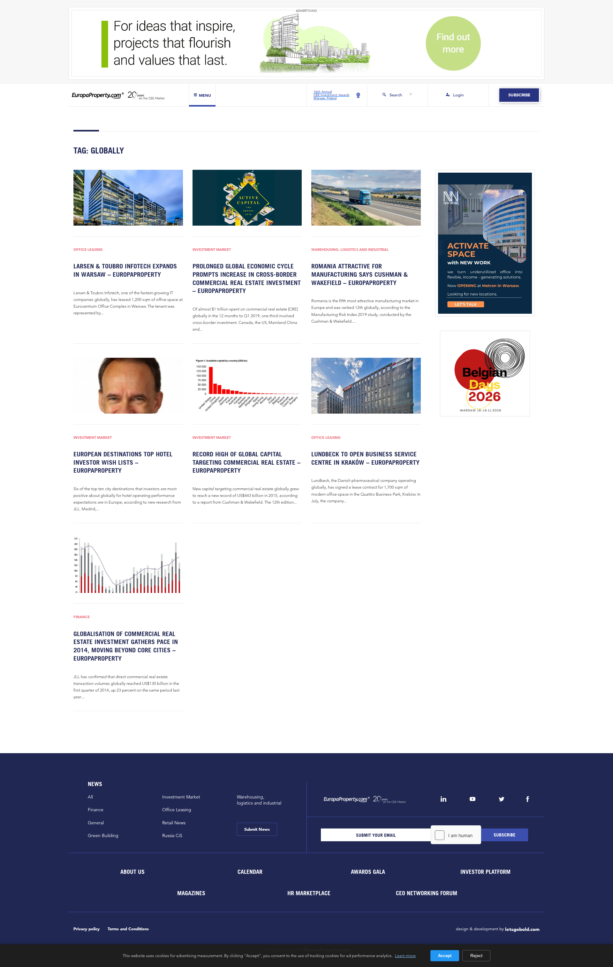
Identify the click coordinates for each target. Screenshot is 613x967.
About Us (132, 871)
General (96, 823)
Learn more (405, 955)
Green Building (103, 835)
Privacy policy (86, 929)
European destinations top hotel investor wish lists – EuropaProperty (122, 462)
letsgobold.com (522, 929)
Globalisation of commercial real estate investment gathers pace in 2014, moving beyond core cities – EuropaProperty (125, 646)
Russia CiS (172, 835)
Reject (476, 955)
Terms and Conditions (128, 929)
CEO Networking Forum (426, 893)
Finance (81, 617)
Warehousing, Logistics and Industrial (350, 250)
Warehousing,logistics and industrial (259, 800)
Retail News (173, 823)
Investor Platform (485, 871)
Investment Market (212, 250)
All (90, 797)
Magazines (191, 893)
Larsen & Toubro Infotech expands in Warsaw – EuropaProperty (125, 270)
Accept (444, 955)
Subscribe (519, 95)
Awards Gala (368, 871)
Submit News (257, 829)
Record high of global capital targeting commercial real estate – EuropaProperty (246, 462)
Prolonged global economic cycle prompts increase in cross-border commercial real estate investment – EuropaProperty (247, 278)
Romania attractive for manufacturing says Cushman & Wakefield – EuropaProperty (359, 274)
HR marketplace (308, 893)
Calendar (250, 871)
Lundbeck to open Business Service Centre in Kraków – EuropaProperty (365, 458)
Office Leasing (88, 250)
